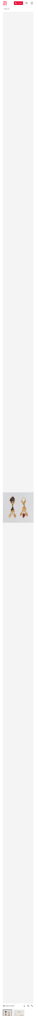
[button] (18, 507)
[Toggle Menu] (32, 3)
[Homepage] (5, 3)
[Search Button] (26, 3)
